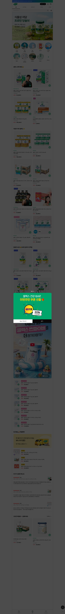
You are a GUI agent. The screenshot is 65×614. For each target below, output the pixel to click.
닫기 (42, 321)
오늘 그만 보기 (23, 321)
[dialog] (32, 307)
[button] (32, 291)
